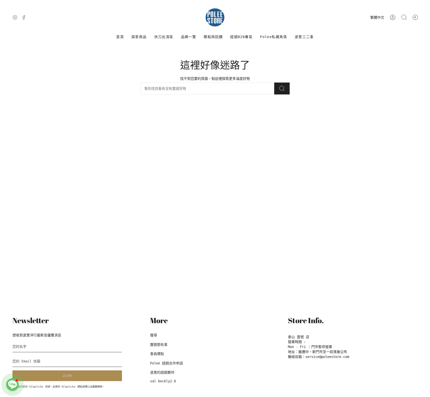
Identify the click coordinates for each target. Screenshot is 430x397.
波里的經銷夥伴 (162, 372)
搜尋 (153, 335)
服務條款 (97, 386)
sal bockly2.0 (163, 381)
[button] (139, 37)
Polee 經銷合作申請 (166, 363)
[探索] (282, 88)
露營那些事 (158, 345)
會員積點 (157, 354)
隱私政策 (82, 386)
